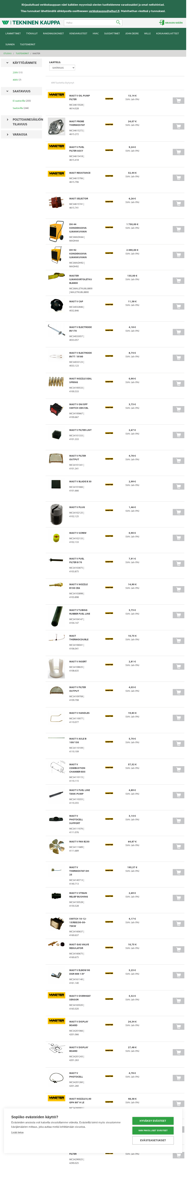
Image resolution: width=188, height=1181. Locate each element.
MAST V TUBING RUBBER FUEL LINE (79, 611)
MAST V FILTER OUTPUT (77, 457)
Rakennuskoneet (53, 33)
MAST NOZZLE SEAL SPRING (80, 380)
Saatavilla (18, 108)
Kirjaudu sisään (174, 22)
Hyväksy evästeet (153, 1121)
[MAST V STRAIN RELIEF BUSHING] (56, 900)
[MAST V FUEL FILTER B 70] (56, 566)
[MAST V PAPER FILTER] (56, 1157)
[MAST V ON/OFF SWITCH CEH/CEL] (56, 411)
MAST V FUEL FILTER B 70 (76, 560)
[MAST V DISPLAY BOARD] (56, 1029)
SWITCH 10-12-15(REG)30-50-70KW (78, 922)
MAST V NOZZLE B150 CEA (78, 586)
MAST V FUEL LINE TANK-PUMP (79, 791)
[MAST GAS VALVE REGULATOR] (56, 952)
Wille (147, 33)
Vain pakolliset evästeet (153, 1130)
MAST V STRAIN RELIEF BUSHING (78, 894)
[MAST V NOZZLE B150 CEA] (56, 592)
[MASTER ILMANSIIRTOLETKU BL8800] (56, 283)
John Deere (132, 33)
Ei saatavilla (19, 100)
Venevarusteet (78, 33)
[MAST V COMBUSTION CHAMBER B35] (56, 772)
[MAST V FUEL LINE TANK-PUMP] (56, 797)
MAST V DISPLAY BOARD (78, 1023)
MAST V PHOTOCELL (76, 1074)
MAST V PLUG (77, 507)
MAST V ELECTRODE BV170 (80, 328)
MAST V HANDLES (79, 713)
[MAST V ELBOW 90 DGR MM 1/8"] (56, 977)
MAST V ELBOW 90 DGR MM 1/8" (79, 971)
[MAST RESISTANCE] (56, 180)
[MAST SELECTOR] (56, 206)
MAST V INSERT (78, 661)
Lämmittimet (13, 33)
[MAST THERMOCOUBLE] (56, 643)
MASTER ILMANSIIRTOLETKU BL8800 (80, 279)
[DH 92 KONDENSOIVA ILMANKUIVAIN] (56, 257)
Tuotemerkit (27, 44)
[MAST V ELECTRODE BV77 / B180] (56, 360)
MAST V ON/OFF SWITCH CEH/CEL (78, 406)
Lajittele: (55, 62)
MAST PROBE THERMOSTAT (77, 123)
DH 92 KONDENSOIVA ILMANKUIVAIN (78, 253)
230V (15, 72)
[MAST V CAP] (56, 309)
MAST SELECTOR (78, 198)
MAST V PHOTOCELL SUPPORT (76, 819)
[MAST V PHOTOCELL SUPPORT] (56, 823)
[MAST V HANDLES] (56, 720)
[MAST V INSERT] (56, 669)
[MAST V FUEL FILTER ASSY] (56, 154)
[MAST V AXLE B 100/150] (56, 746)
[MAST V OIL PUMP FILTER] (56, 103)
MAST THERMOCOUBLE (78, 637)
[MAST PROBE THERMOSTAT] (56, 129)
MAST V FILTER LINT (80, 430)
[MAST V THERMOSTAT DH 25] (56, 874)
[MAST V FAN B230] (56, 849)
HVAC (96, 33)
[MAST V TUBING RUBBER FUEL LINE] (56, 617)
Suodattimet (112, 33)
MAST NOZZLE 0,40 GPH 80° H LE (80, 1100)
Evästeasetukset (153, 1140)
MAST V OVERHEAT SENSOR (80, 997)
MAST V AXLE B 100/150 (77, 740)
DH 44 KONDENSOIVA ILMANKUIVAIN (78, 228)
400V (15, 79)
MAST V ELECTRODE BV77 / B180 (80, 354)
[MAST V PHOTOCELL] (56, 1080)
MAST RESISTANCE (79, 172)
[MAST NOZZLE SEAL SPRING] (56, 386)
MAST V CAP (76, 301)
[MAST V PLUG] (56, 514)
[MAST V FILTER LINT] (56, 437)
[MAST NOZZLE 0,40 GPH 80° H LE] (56, 1106)
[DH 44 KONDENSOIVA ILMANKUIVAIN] (56, 231)
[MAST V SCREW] (56, 540)
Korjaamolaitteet (167, 33)
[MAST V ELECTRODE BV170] (56, 334)
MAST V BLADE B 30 (80, 481)
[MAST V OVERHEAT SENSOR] (56, 1003)
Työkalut (32, 33)
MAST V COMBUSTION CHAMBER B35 (77, 768)
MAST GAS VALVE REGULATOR (79, 946)
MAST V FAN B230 (79, 841)
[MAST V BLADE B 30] (56, 489)
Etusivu (8, 53)
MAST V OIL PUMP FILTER (79, 97)
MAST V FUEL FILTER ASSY (76, 148)
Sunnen (10, 44)
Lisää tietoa (17, 1132)
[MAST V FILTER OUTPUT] (56, 463)
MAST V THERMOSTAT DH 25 (79, 871)
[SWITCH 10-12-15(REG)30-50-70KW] (56, 926)
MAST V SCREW (77, 532)
